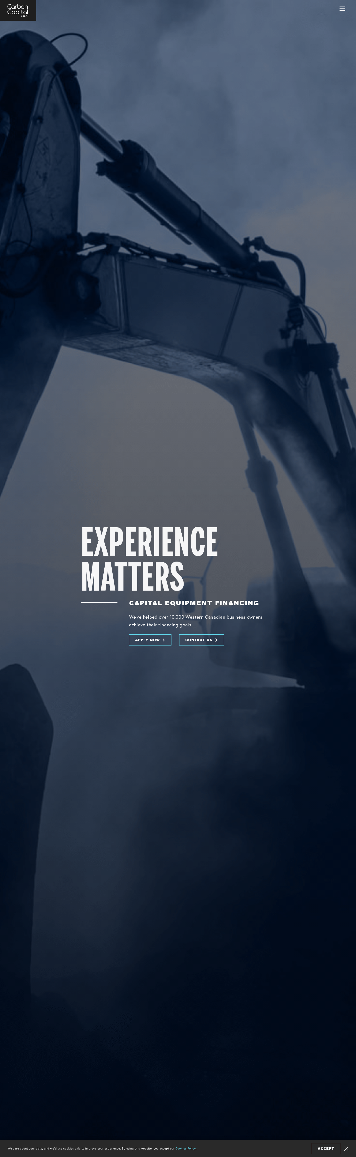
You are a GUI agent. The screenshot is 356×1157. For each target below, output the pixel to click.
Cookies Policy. (186, 1148)
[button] (342, 9)
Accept (326, 1148)
